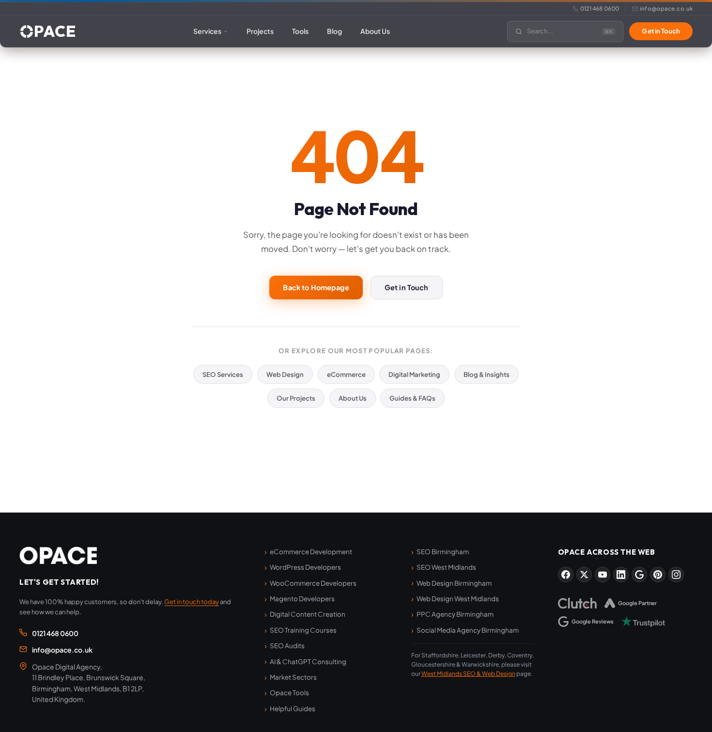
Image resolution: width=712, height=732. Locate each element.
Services (207, 31)
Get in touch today (191, 602)
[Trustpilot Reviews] (643, 621)
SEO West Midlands (446, 567)
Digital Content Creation (307, 614)
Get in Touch (661, 31)
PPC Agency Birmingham (455, 614)
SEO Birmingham (443, 551)
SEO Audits (287, 645)
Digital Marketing (414, 374)
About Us (375, 31)
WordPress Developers (305, 567)
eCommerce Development (311, 551)
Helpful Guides (292, 708)
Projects (260, 31)
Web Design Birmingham (454, 583)
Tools (300, 31)
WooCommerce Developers (313, 583)
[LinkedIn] (621, 574)
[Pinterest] (658, 574)
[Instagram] (676, 574)
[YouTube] (602, 574)
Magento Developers (302, 598)
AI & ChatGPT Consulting (308, 661)
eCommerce (346, 374)
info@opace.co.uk (666, 8)
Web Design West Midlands (458, 598)
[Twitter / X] (584, 574)
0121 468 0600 (599, 8)
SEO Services (222, 374)
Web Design (285, 374)
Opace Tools (289, 692)
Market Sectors (293, 677)
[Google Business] (639, 574)
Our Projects (296, 398)
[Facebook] (565, 574)
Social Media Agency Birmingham (468, 630)
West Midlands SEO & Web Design (468, 673)
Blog (334, 31)
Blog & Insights (487, 374)
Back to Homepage (316, 287)
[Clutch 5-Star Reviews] (577, 603)
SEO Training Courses (303, 630)
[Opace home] (58, 555)
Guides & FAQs (412, 398)
